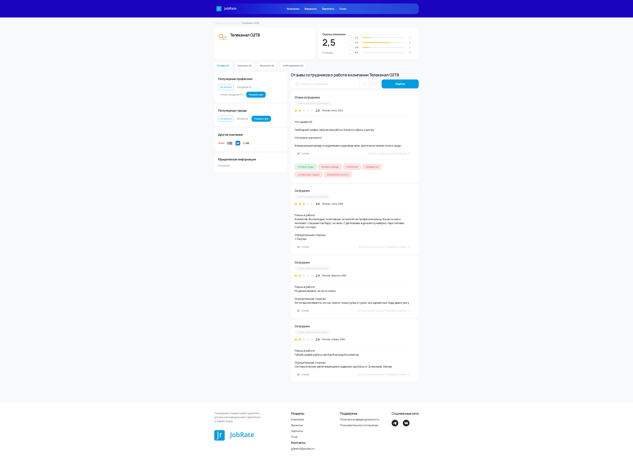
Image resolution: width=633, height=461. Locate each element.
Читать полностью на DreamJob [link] (387, 153)
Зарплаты (328, 9)
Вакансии (310, 9)
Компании (293, 9)
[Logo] (226, 8)
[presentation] (297, 84)
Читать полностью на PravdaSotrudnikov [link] (382, 247)
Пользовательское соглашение (359, 425)
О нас (342, 9)
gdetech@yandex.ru (303, 448)
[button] (383, 37)
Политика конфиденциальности (359, 419)
